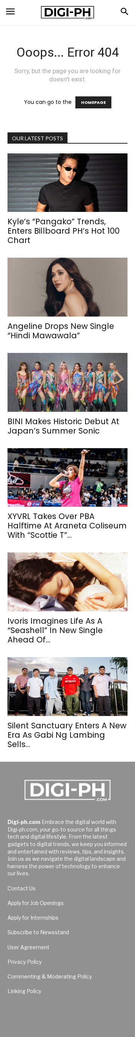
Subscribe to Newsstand (38, 932)
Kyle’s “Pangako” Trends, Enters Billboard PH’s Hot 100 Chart (64, 231)
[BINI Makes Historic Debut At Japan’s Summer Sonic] (68, 382)
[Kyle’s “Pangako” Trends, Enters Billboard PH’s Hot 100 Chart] (68, 182)
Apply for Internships (33, 917)
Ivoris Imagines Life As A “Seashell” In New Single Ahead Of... (55, 630)
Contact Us (22, 888)
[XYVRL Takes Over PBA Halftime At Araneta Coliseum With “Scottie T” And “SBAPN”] (68, 477)
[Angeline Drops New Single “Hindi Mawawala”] (68, 287)
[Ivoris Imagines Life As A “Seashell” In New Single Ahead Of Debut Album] (68, 581)
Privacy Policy (25, 962)
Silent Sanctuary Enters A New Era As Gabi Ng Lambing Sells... (67, 735)
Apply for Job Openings (36, 903)
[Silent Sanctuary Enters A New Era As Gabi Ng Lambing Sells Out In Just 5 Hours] (68, 686)
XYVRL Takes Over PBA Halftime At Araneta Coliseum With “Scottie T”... (67, 525)
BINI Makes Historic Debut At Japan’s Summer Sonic (63, 426)
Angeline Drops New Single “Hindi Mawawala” (61, 331)
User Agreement (29, 947)
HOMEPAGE (93, 102)
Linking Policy (24, 991)
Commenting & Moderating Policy (50, 976)
